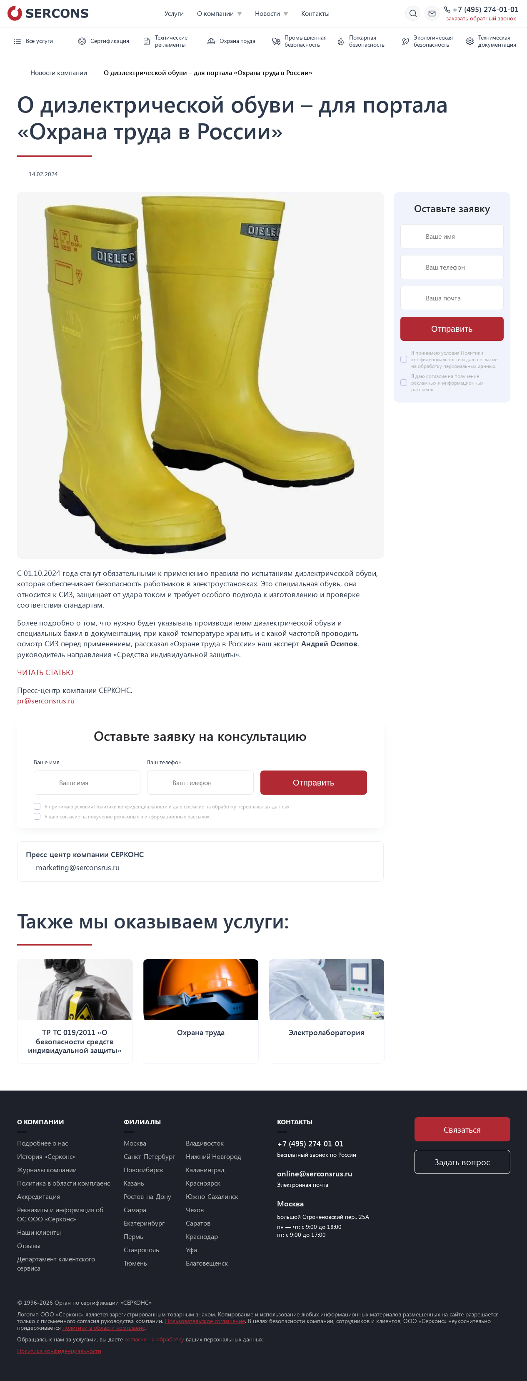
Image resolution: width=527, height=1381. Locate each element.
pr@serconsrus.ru (46, 701)
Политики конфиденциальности (131, 806)
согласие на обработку (154, 1339)
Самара (135, 1209)
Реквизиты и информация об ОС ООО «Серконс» (60, 1214)
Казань (134, 1182)
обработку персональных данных (251, 806)
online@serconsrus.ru (314, 1173)
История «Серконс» (46, 1156)
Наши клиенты (39, 1232)
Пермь (133, 1236)
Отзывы (28, 1245)
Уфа (191, 1249)
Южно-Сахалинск (212, 1196)
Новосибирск (143, 1169)
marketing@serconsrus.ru (78, 867)
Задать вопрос (462, 1161)
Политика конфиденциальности (59, 1351)
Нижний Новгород (213, 1156)
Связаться (462, 1129)
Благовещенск (207, 1262)
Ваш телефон (164, 762)
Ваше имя (47, 762)
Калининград (205, 1169)
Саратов (198, 1222)
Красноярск (203, 1182)
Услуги (174, 13)
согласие (70, 816)
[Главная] (20, 72)
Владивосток (205, 1142)
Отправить (313, 782)
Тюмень (135, 1262)
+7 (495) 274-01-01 (485, 9)
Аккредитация (38, 1196)
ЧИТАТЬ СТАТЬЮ (45, 672)
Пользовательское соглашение (205, 1321)
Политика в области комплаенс (63, 1182)
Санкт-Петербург (149, 1156)
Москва (135, 1142)
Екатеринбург (144, 1222)
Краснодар (202, 1236)
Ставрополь (141, 1249)
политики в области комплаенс (103, 1327)
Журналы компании (47, 1169)
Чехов (195, 1209)
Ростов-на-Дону (147, 1196)
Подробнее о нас (42, 1142)
